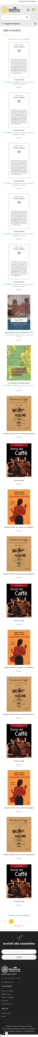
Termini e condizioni (8, 997)
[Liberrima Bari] (11, 969)
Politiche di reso (7, 1004)
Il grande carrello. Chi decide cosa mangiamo (19, 527)
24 (27, 921)
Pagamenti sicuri (7, 994)
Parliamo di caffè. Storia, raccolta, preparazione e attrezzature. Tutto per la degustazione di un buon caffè (19, 434)
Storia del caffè (19, 480)
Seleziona (19, 34)
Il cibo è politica (19, 80)
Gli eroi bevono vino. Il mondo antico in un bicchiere (19, 333)
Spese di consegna (7, 991)
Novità (4, 1016)
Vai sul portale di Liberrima (27, 1)
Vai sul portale (6, 1013)
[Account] (28, 9)
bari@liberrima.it (9, 982)
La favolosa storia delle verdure (19, 383)
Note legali (5, 1000)
